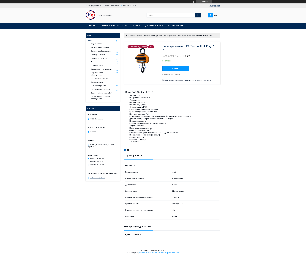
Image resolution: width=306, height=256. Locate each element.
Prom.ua (163, 250)
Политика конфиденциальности (168, 253)
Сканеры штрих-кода (99, 58)
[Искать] (198, 15)
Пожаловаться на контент (148, 253)
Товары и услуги (107, 26)
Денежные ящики (97, 82)
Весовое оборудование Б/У (101, 93)
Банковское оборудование (101, 51)
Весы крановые (170, 35)
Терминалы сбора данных (101, 62)
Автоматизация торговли (100, 89)
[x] (128, 151)
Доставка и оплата (154, 26)
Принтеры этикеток (98, 55)
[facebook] (125, 151)
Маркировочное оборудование (97, 74)
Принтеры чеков (97, 65)
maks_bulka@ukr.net (97, 178)
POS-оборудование (98, 86)
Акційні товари (96, 44)
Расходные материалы (99, 78)
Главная (91, 26)
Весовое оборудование (153, 35)
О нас (124, 26)
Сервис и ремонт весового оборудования (101, 98)
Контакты (136, 26)
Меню (90, 40)
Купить (175, 69)
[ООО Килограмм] (91, 19)
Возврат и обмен (175, 26)
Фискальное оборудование (101, 69)
